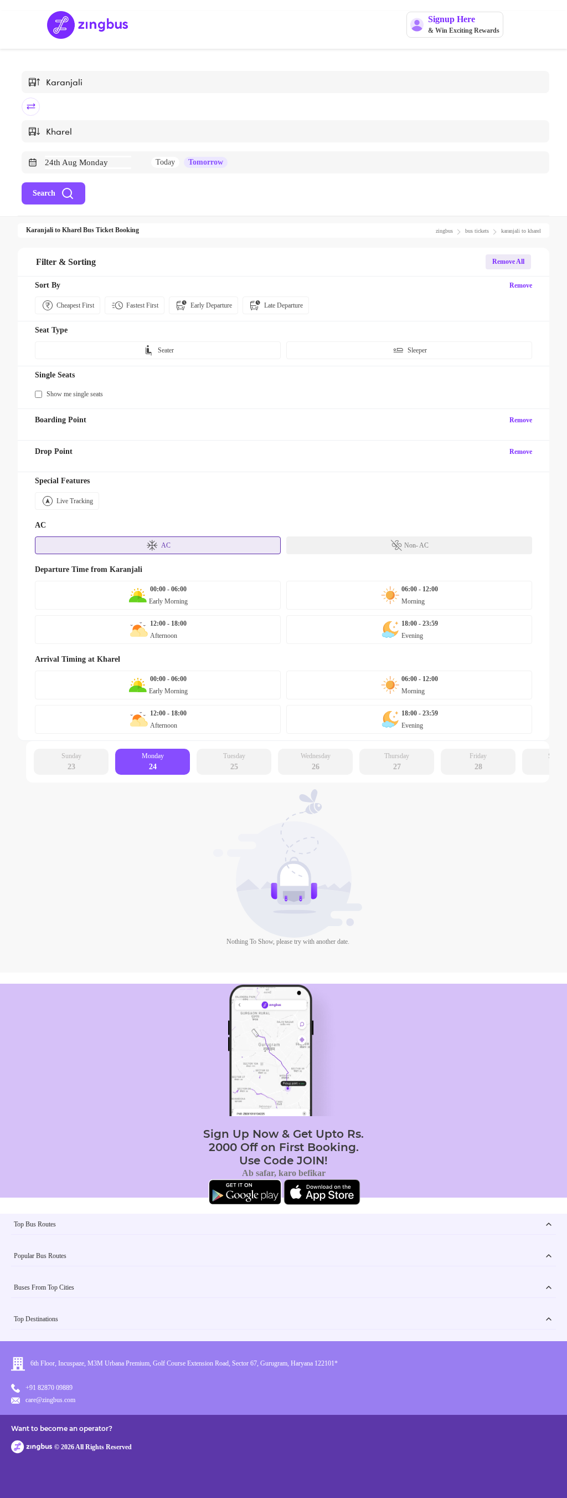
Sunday (71, 761)
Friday (478, 761)
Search (44, 193)
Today (165, 162)
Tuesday (234, 761)
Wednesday (316, 761)
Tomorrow (205, 162)
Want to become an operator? (61, 1428)
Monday (153, 761)
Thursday (396, 761)
